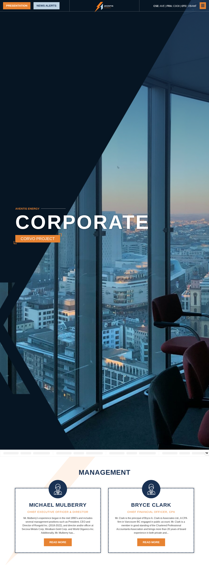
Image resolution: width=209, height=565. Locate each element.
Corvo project (38, 238)
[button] (203, 5)
